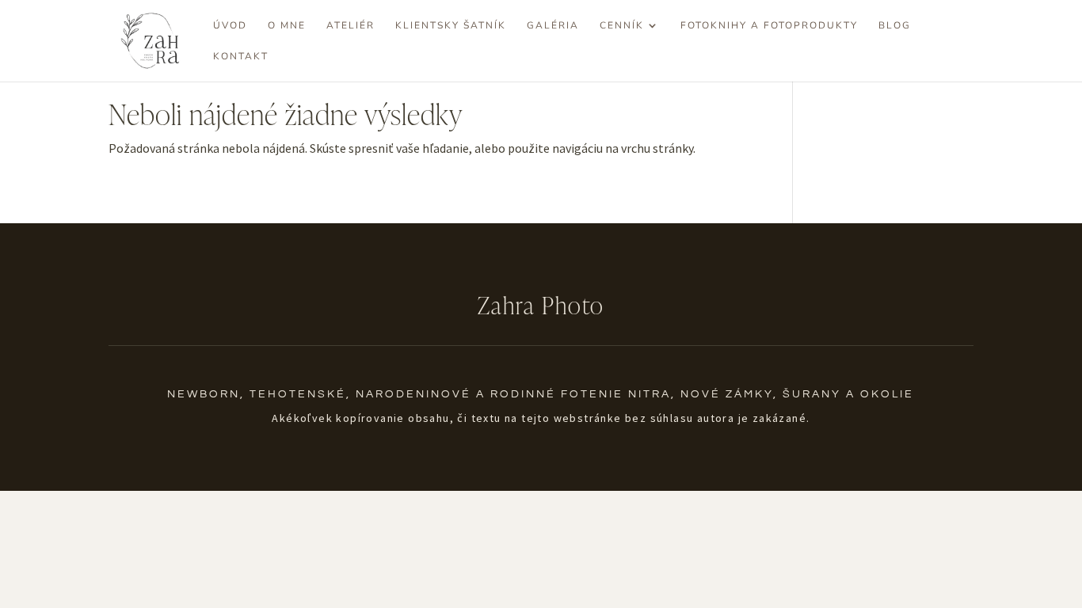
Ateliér (350, 26)
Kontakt (241, 57)
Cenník (622, 26)
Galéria (553, 26)
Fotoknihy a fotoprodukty (769, 26)
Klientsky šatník (450, 26)
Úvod (230, 26)
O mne (287, 26)
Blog (894, 26)
